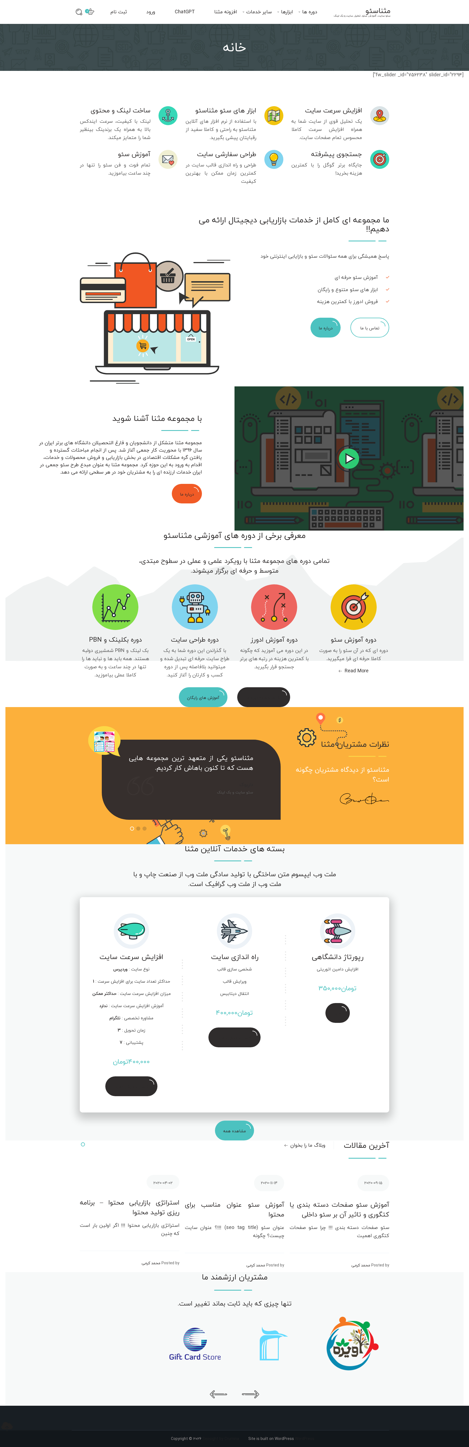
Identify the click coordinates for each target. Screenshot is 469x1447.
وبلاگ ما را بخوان (307, 1145)
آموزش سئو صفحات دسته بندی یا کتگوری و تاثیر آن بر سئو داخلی (339, 1209)
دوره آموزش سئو (353, 639)
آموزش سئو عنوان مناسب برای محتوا (234, 1209)
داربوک (246, 784)
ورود (150, 12)
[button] (132, 829)
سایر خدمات (259, 12)
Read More (357, 671)
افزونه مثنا (225, 12)
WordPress (304, 1438)
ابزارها (287, 12)
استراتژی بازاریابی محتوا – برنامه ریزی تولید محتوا (129, 1207)
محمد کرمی (151, 1263)
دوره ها (309, 12)
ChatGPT (185, 12)
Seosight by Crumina (220, 1438)
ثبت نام (118, 12)
